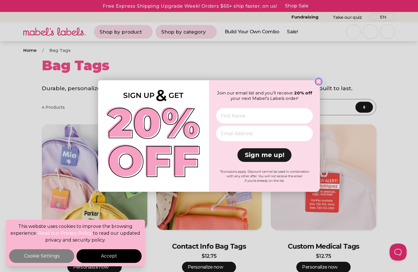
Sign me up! (264, 155)
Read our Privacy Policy (65, 233)
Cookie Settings (41, 256)
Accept (109, 256)
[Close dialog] (318, 81)
